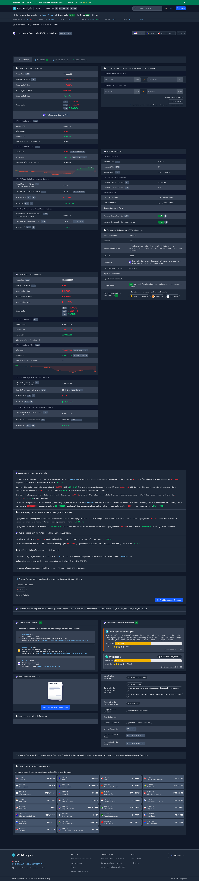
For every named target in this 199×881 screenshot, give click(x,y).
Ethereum (26, 634)
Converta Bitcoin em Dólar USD (113, 867)
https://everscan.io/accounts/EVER (49, 667)
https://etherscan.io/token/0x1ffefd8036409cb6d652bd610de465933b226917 (63, 640)
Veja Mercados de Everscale (170, 600)
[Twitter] (13, 867)
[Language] (172, 8)
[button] (165, 216)
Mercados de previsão (79, 871)
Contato (42, 868)
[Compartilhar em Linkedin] (67, 8)
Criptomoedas (66, 15)
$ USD (140, 33)
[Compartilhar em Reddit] (75, 8)
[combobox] (147, 8)
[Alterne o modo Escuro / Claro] (166, 8)
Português (177, 855)
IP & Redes (135, 863)
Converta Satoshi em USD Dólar (113, 859)
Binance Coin (27, 647)
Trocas (84, 15)
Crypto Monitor (23, 25)
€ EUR (151, 33)
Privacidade (34, 868)
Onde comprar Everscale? (56, 115)
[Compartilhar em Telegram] (71, 8)
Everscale (25, 660)
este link (86, 2)
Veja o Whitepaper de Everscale (55, 707)
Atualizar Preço (177, 101)
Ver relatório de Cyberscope (170, 657)
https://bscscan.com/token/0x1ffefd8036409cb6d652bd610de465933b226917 (63, 654)
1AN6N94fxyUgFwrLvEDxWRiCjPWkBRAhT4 (27, 864)
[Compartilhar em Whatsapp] (60, 8)
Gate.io (22, 589)
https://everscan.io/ (135, 684)
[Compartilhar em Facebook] (56, 8)
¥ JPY (163, 33)
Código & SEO (136, 859)
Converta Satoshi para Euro (111, 863)
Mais (170, 33)
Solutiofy (47, 879)
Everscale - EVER (38, 25)
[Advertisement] (99, 46)
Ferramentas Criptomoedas (81, 859)
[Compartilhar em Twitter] (64, 8)
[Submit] (135, 9)
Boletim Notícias (22, 868)
